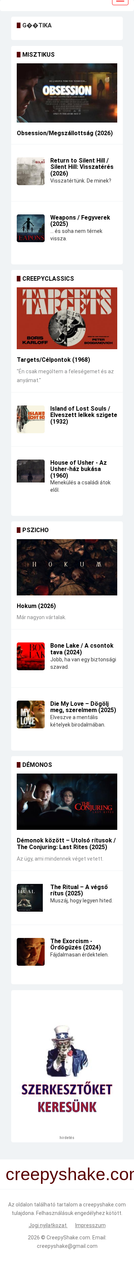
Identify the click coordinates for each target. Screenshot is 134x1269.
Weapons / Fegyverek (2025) (80, 221)
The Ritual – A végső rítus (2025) (79, 890)
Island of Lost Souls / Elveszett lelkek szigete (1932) (83, 415)
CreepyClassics (48, 278)
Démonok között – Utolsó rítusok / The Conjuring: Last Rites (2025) (66, 844)
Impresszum (90, 1225)
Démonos (37, 764)
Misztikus (38, 54)
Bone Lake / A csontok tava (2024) (82, 649)
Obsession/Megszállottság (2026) (65, 133)
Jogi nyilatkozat (48, 1225)
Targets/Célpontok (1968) (53, 359)
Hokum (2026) (36, 606)
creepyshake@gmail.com (67, 1246)
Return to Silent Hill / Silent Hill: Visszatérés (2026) (82, 167)
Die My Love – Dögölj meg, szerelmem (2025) (83, 707)
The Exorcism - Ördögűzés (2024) (75, 944)
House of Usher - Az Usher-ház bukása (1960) (78, 469)
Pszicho (35, 530)
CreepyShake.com (68, 1237)
